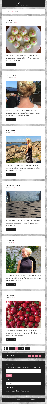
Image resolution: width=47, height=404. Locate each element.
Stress (18, 391)
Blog (22, 391)
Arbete (7, 391)
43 (16, 348)
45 (22, 348)
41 (10, 348)
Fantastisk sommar (13, 185)
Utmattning (10, 130)
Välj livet (9, 20)
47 (26, 348)
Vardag (26, 391)
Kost (15, 391)
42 (13, 348)
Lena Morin (23, 2)
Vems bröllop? (11, 75)
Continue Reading (11, 64)
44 (19, 348)
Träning (11, 391)
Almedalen (10, 240)
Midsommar (10, 295)
